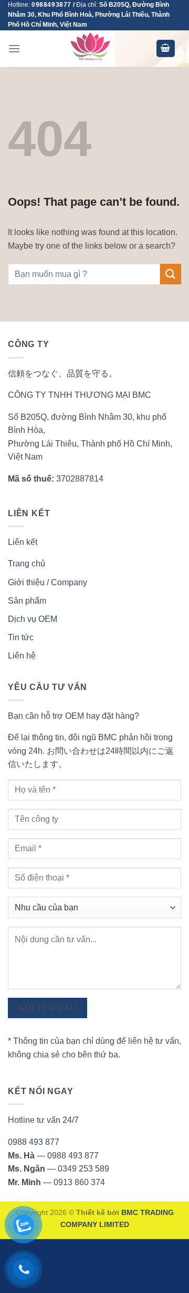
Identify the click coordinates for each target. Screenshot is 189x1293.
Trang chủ (26, 563)
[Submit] (170, 274)
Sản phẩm (27, 600)
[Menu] (14, 48)
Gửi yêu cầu (47, 1008)
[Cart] (165, 48)
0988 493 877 (33, 1142)
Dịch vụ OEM (32, 619)
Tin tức (21, 637)
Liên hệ (22, 655)
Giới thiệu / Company (47, 582)
